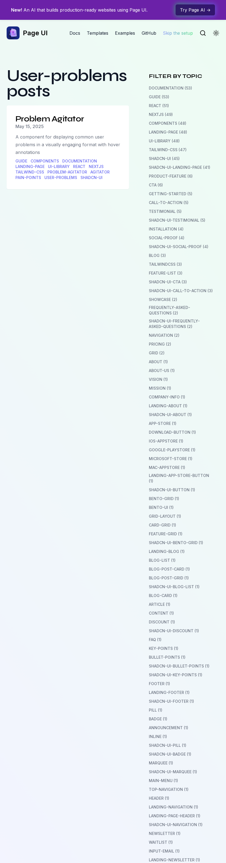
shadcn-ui (91, 177)
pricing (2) (160, 344)
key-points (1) (163, 648)
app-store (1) (162, 423)
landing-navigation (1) (173, 807)
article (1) (159, 604)
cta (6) (156, 185)
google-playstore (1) (172, 449)
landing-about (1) (168, 405)
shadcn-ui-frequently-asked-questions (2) (174, 324)
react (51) (159, 105)
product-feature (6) (171, 176)
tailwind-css (29, 172)
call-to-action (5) (169, 202)
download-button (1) (172, 432)
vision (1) (158, 379)
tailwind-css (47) (168, 149)
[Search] (203, 33)
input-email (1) (164, 851)
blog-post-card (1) (169, 569)
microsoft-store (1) (170, 458)
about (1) (158, 361)
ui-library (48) (164, 141)
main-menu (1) (163, 780)
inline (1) (158, 736)
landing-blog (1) (167, 551)
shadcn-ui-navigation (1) (176, 824)
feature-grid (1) (165, 533)
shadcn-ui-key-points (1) (175, 674)
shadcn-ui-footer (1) (171, 701)
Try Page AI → (195, 10)
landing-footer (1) (169, 692)
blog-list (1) (162, 560)
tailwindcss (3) (165, 264)
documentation (79, 161)
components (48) (167, 123)
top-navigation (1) (169, 789)
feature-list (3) (165, 273)
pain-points (28, 177)
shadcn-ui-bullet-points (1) (179, 666)
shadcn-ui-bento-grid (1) (176, 542)
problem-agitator (67, 172)
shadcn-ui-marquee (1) (173, 771)
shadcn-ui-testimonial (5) (177, 220)
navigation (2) (164, 335)
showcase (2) (163, 299)
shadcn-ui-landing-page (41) (179, 167)
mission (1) (160, 388)
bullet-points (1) (167, 657)
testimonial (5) (165, 211)
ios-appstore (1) (166, 441)
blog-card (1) (163, 595)
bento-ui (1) (161, 507)
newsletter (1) (165, 833)
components (45, 161)
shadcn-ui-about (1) (170, 414)
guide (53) (159, 96)
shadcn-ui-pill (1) (167, 745)
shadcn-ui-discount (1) (174, 630)
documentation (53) (170, 88)
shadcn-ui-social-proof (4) (178, 246)
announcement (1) (168, 727)
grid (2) (157, 353)
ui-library (59, 166)
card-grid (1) (162, 525)
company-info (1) (167, 397)
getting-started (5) (170, 193)
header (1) (159, 798)
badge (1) (158, 719)
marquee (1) (161, 763)
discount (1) (162, 622)
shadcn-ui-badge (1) (170, 754)
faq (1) (155, 639)
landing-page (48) (168, 132)
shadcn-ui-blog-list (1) (174, 586)
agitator (100, 172)
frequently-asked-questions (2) (169, 310)
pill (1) (155, 710)
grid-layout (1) (165, 516)
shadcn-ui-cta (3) (168, 281)
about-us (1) (162, 370)
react (79, 166)
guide (21, 161)
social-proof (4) (166, 237)
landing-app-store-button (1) (179, 478)
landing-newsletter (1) (174, 859)
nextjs (96, 166)
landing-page (30, 166)
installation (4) (166, 229)
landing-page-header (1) (174, 815)
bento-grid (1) (164, 498)
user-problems (60, 177)
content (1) (161, 613)
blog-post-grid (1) (169, 578)
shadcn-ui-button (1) (172, 489)
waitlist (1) (161, 842)
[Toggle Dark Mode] (216, 33)
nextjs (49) (161, 114)
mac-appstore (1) (167, 467)
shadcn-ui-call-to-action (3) (181, 290)
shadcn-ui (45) (164, 158)
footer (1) (159, 683)
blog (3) (157, 255)
